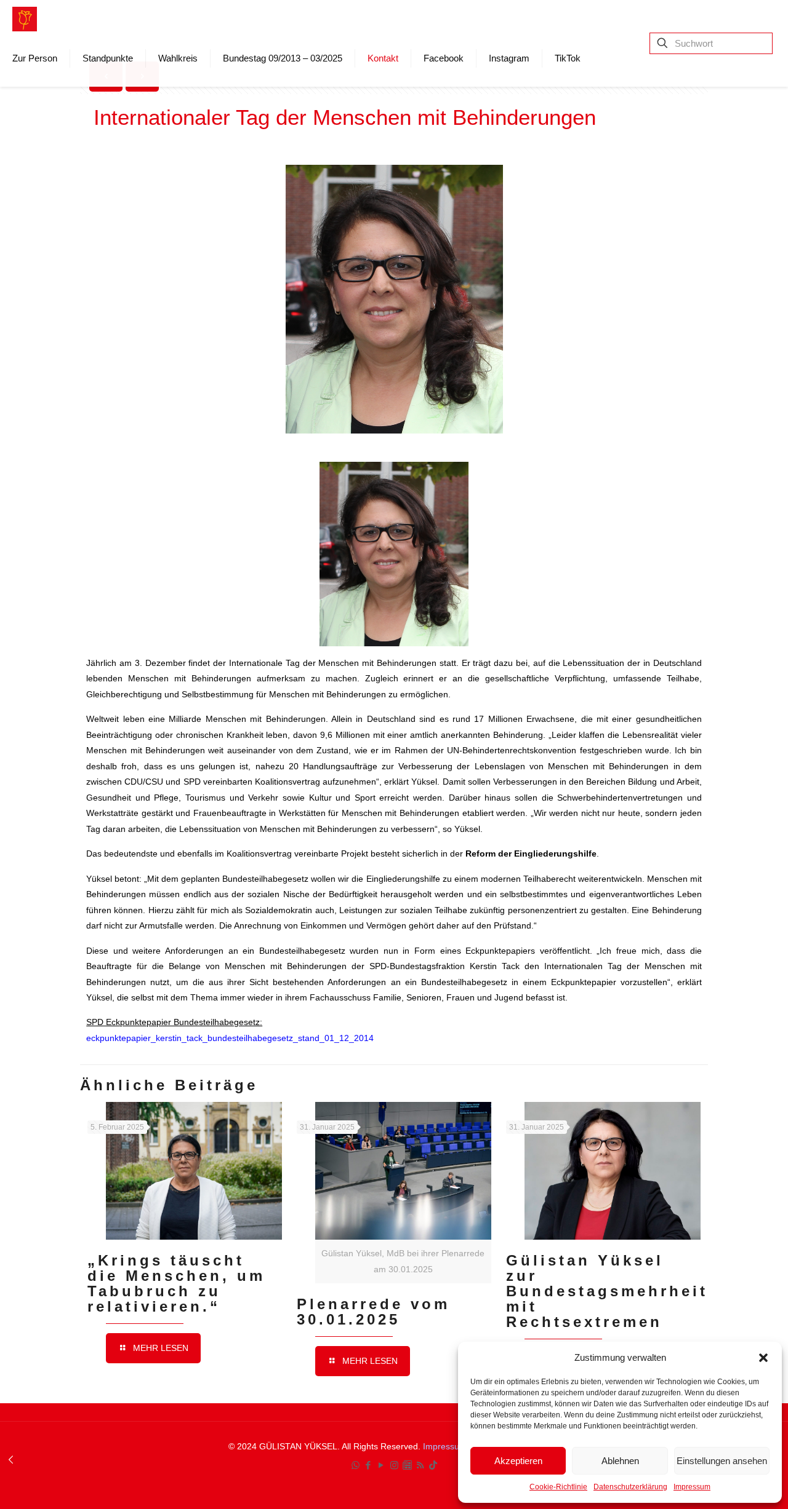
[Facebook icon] (368, 1465)
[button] (763, 1358)
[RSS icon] (420, 1465)
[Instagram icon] (394, 1465)
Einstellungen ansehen (722, 1461)
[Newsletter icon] (407, 1465)
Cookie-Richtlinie (558, 1487)
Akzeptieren (518, 1461)
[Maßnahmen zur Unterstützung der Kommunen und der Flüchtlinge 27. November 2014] (11, 1459)
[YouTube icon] (381, 1465)
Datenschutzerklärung (630, 1487)
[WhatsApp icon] (355, 1465)
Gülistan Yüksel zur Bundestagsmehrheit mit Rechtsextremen (607, 1291)
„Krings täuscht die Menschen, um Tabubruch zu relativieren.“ (176, 1283)
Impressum (691, 1487)
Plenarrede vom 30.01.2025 (373, 1312)
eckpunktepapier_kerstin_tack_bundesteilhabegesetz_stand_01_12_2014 (230, 1038)
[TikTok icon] (433, 1465)
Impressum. (447, 1446)
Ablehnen (620, 1461)
